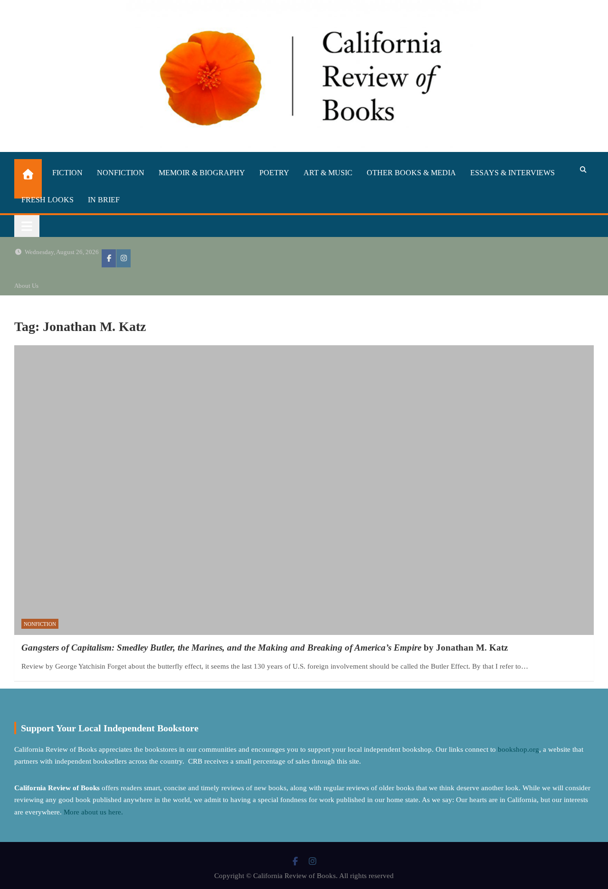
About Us (26, 285)
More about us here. (94, 812)
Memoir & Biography (202, 173)
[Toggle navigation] (26, 226)
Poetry (274, 173)
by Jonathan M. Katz (264, 648)
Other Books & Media (411, 173)
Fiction (67, 173)
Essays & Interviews (512, 173)
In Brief (104, 200)
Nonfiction (120, 173)
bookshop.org (518, 749)
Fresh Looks (47, 200)
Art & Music (328, 173)
